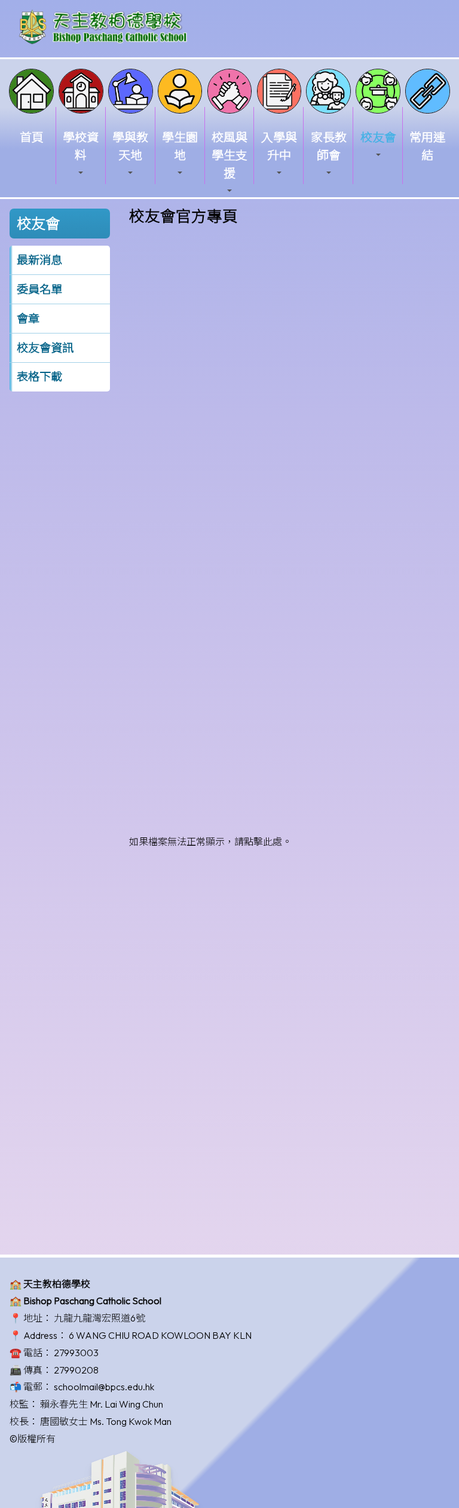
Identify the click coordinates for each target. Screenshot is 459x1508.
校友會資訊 (45, 348)
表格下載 (39, 376)
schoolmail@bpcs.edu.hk (104, 1387)
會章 (28, 318)
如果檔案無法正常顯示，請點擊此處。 (210, 842)
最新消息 (39, 260)
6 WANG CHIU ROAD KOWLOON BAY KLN (160, 1335)
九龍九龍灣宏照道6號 (99, 1318)
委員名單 (39, 289)
